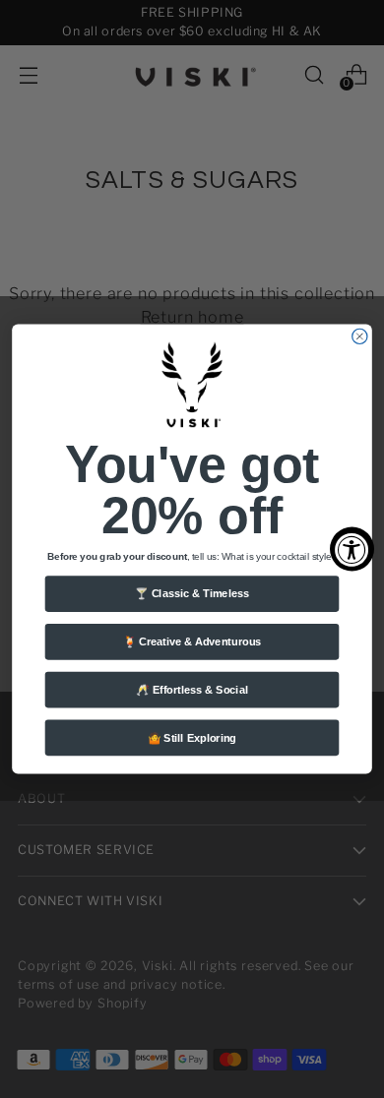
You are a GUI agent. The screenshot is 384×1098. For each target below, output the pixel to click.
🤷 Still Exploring (192, 738)
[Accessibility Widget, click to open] (352, 549)
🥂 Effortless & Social (191, 690)
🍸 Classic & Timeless (192, 593)
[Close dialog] (359, 336)
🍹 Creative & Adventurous (192, 641)
